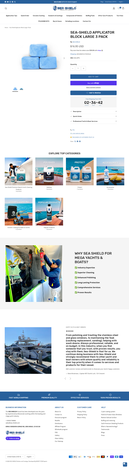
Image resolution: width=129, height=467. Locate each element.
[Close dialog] (99, 213)
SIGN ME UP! (89, 245)
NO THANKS (89, 251)
